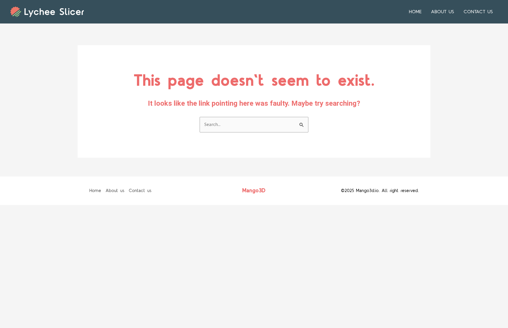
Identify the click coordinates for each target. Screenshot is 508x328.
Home (415, 12)
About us (442, 12)
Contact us (478, 12)
